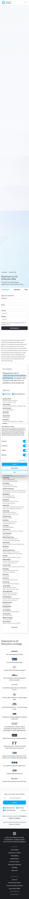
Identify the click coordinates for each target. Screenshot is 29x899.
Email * (3, 305)
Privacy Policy (14, 894)
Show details (22, 460)
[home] (7, 2)
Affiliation (3, 316)
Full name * (4, 298)
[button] (25, 2)
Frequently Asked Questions (14, 885)
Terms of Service (14, 891)
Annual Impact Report (14, 882)
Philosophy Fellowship (14, 864)
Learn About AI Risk (14, 888)
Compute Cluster (14, 861)
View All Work (14, 850)
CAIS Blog (14, 867)
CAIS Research (14, 858)
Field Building (14, 856)
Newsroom (14, 870)
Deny (14, 472)
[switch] (25, 446)
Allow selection (14, 468)
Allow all (14, 464)
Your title (3, 310)
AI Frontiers (16, 822)
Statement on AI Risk (14, 853)
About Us (14, 879)
